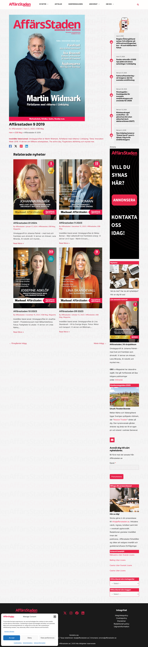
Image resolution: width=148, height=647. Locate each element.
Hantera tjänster (9, 631)
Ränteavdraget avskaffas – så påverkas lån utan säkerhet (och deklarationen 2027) (125, 116)
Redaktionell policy (121, 624)
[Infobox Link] (124, 281)
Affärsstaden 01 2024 (25, 223)
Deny (30, 638)
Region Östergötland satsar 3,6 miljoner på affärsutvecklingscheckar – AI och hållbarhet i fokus (126, 43)
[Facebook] (10, 146)
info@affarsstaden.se (120, 521)
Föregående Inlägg (18, 343)
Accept (11, 638)
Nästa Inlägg (100, 343)
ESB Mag (40, 129)
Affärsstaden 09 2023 (71, 311)
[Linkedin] (26, 146)
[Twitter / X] (15, 146)
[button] (55, 617)
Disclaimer (121, 621)
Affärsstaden (43, 226)
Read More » (18, 243)
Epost (113, 463)
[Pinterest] (21, 146)
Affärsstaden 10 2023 (25, 311)
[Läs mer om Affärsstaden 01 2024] (34, 189)
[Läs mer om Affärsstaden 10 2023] (34, 278)
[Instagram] (71, 613)
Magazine (16, 229)
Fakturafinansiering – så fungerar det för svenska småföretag (125, 78)
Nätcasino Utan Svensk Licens (122, 555)
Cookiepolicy (18, 643)
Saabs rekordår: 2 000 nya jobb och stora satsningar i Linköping (126, 61)
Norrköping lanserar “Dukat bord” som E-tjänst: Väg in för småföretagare (125, 136)
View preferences (47, 638)
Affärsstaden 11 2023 (70, 223)
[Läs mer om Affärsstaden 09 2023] (80, 278)
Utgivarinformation (39, 643)
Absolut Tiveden (120, 420)
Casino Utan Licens (117, 570)
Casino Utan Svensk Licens (121, 565)
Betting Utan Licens (117, 560)
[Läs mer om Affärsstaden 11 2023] (80, 189)
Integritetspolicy (28, 643)
